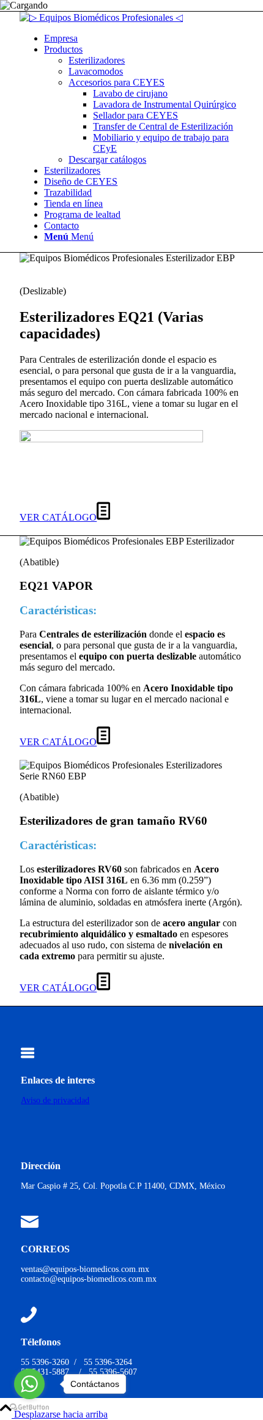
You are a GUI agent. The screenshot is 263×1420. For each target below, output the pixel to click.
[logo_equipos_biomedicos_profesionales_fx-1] (101, 17)
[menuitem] (143, 38)
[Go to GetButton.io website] (29, 1407)
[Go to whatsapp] (29, 1384)
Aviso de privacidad (55, 1100)
